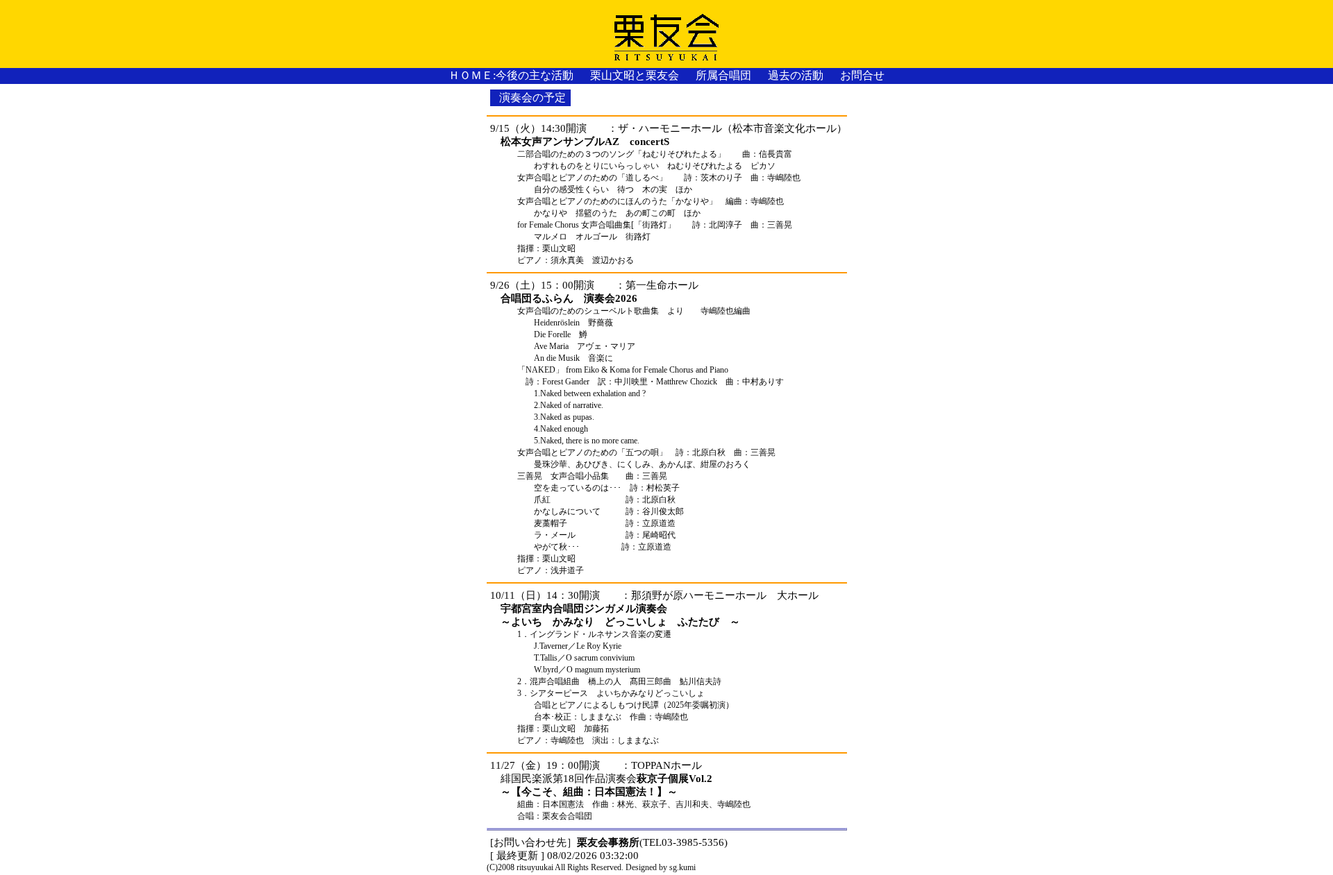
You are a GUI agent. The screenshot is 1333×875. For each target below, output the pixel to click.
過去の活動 (795, 75)
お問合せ (862, 75)
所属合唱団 (723, 75)
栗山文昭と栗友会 (634, 75)
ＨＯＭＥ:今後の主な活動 (510, 75)
